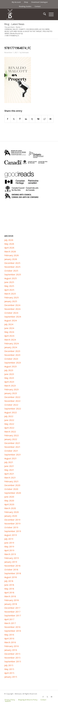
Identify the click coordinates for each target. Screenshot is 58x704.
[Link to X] (47, 697)
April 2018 (9, 592)
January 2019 (10, 561)
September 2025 (12, 274)
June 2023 (9, 374)
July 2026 (8, 240)
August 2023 (10, 366)
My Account (16, 2)
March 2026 (10, 251)
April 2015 (9, 673)
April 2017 (9, 619)
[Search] (43, 14)
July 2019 (8, 538)
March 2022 (10, 431)
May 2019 (9, 546)
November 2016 (12, 627)
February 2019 (11, 558)
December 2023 (12, 351)
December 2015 (12, 653)
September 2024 (12, 316)
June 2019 (9, 542)
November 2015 (12, 657)
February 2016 (11, 646)
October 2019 (11, 527)
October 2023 (11, 358)
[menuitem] (16, 2)
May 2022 (9, 423)
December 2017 (12, 607)
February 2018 (11, 600)
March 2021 (10, 477)
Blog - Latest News (14, 24)
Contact (38, 6)
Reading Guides (25, 6)
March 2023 (10, 385)
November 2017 (12, 611)
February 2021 (11, 481)
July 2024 (8, 324)
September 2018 (12, 573)
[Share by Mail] (51, 119)
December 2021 (12, 443)
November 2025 (12, 266)
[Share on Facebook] (8, 119)
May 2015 (9, 669)
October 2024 (11, 312)
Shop (26, 2)
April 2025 (9, 289)
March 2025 (10, 293)
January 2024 (10, 347)
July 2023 (8, 370)
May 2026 (9, 243)
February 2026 (11, 255)
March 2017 (10, 623)
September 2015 (12, 661)
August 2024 (10, 320)
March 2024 (10, 339)
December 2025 (12, 263)
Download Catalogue (39, 2)
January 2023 (10, 393)
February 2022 (11, 435)
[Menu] (50, 14)
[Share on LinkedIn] (26, 119)
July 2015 (8, 665)
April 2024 (9, 335)
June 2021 (9, 466)
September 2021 (12, 454)
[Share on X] (14, 119)
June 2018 (9, 584)
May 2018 (9, 588)
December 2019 (12, 519)
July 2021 (8, 462)
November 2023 (12, 354)
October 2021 (11, 450)
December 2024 (12, 305)
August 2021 (10, 458)
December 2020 (12, 485)
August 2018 (10, 577)
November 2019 (12, 523)
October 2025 (11, 270)
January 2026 (10, 259)
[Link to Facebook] (43, 697)
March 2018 (10, 596)
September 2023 (12, 362)
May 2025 (9, 286)
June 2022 (9, 420)
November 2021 (12, 446)
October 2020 (11, 489)
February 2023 (11, 389)
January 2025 (10, 301)
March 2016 (10, 642)
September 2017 (12, 615)
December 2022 (12, 397)
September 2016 (12, 630)
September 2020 (12, 492)
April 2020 (9, 504)
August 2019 (10, 535)
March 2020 (10, 508)
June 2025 (9, 282)
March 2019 (10, 554)
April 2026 (9, 247)
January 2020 (10, 515)
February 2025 (11, 297)
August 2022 (10, 412)
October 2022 (11, 404)
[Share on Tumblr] (32, 119)
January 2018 (10, 604)
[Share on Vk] (38, 119)
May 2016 (9, 634)
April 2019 (9, 550)
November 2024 (12, 309)
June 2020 (9, 496)
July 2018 (8, 581)
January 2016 (10, 650)
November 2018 (12, 565)
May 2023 (9, 377)
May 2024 (9, 332)
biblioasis (25, 52)
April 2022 (9, 427)
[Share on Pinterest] (20, 119)
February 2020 (11, 512)
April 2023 (9, 381)
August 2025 (10, 278)
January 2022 (10, 439)
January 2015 (10, 676)
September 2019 (12, 531)
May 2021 (9, 469)
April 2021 (9, 473)
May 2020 (9, 500)
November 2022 (12, 400)
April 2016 (9, 638)
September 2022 (12, 408)
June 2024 (9, 328)
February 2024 (11, 343)
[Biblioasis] (24, 14)
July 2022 (8, 416)
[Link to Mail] (51, 697)
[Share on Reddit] (44, 119)
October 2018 (11, 569)
